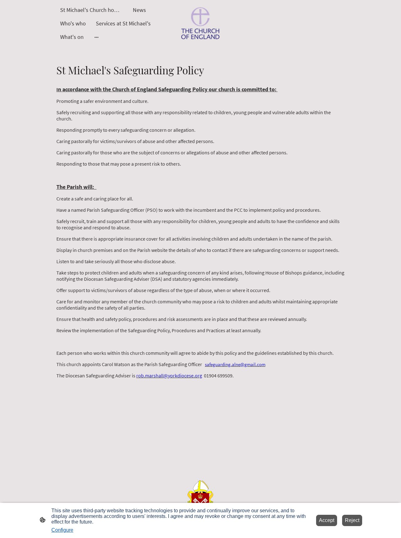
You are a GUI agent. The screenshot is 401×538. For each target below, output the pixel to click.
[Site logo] (200, 23)
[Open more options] (96, 36)
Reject (352, 520)
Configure (62, 530)
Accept (326, 520)
